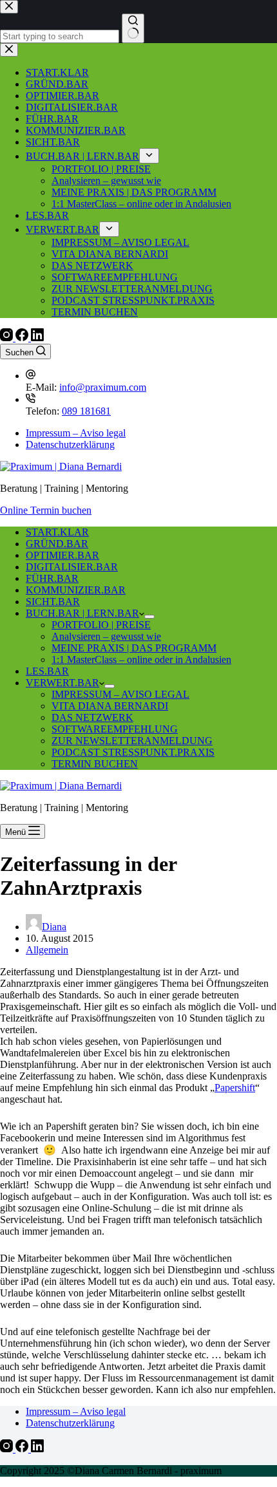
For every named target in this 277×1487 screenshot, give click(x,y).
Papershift (235, 1087)
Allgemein (47, 949)
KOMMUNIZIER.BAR (76, 590)
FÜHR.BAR (52, 578)
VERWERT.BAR (62, 682)
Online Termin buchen (45, 510)
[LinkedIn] (37, 337)
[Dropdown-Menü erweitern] (149, 617)
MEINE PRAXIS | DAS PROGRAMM (134, 647)
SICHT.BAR (53, 601)
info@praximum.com (102, 387)
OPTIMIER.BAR (62, 555)
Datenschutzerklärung (70, 444)
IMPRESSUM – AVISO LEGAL (120, 694)
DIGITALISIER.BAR (72, 566)
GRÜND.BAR (57, 543)
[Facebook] (23, 337)
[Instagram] (7, 337)
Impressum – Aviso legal (76, 432)
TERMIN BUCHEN (95, 763)
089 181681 (86, 411)
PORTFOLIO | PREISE (101, 624)
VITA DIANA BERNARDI (110, 705)
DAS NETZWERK (92, 717)
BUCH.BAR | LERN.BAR (82, 613)
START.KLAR (57, 532)
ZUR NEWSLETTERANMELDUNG (132, 740)
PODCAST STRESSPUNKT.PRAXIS (133, 752)
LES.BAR (47, 671)
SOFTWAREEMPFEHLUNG (115, 729)
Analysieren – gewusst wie (106, 636)
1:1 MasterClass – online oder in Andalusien (141, 659)
